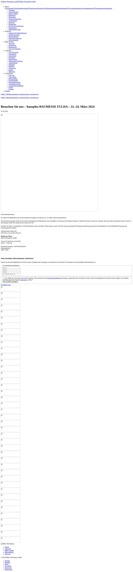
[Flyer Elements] (10, 334)
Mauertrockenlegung (15, 38)
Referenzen (12, 15)
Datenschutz (8, 569)
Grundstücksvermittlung (16, 86)
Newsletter (8, 566)
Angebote (12, 10)
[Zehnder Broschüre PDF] (10, 505)
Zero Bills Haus (13, 52)
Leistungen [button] (8, 50)
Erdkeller (11, 66)
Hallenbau (12, 64)
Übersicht (12, 43)
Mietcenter (12, 72)
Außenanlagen (13, 63)
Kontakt (7, 91)
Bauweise (12, 22)
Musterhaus (12, 17)
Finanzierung (13, 28)
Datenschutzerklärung (54, 278)
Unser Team (12, 77)
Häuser (7, 547)
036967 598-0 (5, 94)
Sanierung (8, 549)
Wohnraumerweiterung (16, 61)
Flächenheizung (13, 36)
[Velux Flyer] (10, 474)
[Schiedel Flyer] (10, 444)
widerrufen (23, 280)
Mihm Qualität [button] (9, 42)
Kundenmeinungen (14, 82)
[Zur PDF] (10, 407)
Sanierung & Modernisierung (17, 33)
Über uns (11, 75)
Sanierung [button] (8, 31)
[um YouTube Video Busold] (10, 303)
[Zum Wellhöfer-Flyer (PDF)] (10, 493)
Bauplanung (12, 24)
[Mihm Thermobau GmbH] (18, 1)
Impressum (8, 568)
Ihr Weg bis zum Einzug (16, 26)
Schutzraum (12, 68)
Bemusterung (13, 47)
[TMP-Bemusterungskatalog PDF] (10, 462)
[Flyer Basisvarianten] (10, 487)
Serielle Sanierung (14, 35)
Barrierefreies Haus (14, 29)
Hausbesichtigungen (15, 19)
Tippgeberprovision (15, 84)
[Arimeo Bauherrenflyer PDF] (6, 285)
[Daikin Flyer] (10, 328)
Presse (7, 564)
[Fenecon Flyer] (10, 340)
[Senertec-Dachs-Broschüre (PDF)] (10, 450)
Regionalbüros (13, 79)
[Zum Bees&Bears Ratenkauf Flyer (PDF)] (10, 542)
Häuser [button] (7, 7)
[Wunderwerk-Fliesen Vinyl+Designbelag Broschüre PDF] (10, 530)
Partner (11, 87)
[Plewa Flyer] (10, 437)
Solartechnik (12, 54)
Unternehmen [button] (9, 73)
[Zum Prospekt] (10, 401)
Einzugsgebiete (13, 80)
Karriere (11, 89)
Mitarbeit (7, 562)
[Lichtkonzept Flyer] (10, 389)
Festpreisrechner (24, 94)
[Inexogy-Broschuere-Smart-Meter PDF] (10, 517)
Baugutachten (13, 59)
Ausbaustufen (13, 21)
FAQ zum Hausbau (15, 49)
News (37, 94)
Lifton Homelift (13, 40)
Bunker (11, 70)
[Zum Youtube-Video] (10, 395)
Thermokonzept (13, 12)
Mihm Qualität (13, 14)
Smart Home (12, 56)
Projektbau (12, 57)
